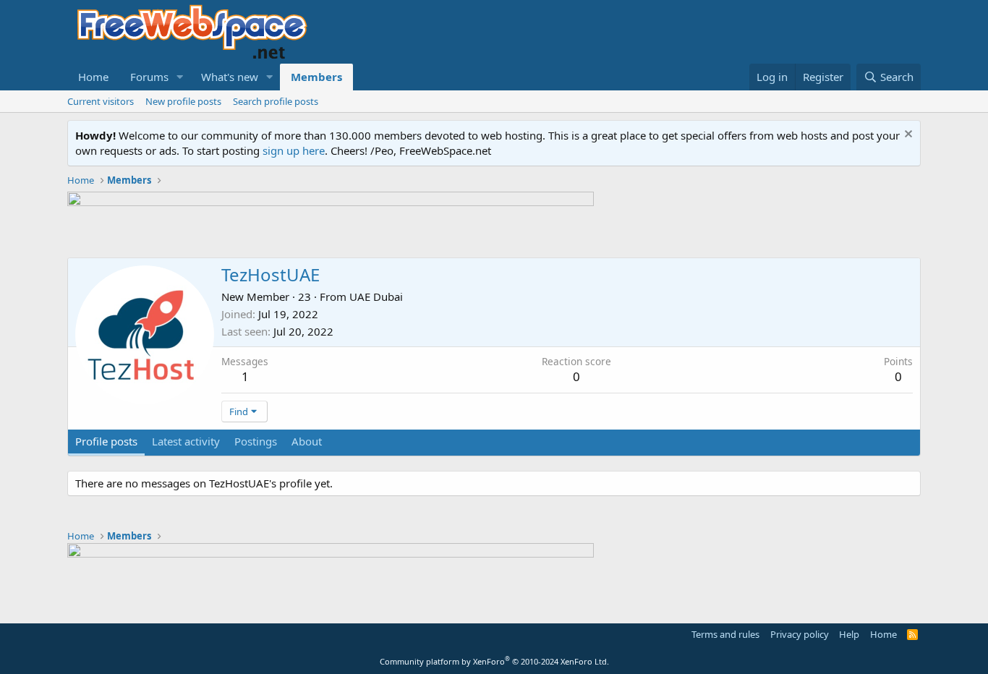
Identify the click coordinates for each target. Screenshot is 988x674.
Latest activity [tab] (186, 441)
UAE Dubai (376, 296)
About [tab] (306, 441)
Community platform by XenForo (494, 661)
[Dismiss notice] (906, 135)
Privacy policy (799, 634)
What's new (229, 76)
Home (93, 76)
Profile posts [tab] (106, 441)
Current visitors (100, 101)
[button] (180, 77)
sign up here (294, 150)
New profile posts (183, 101)
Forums (149, 76)
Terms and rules (725, 634)
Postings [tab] (255, 441)
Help (849, 634)
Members (316, 76)
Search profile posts (275, 101)
